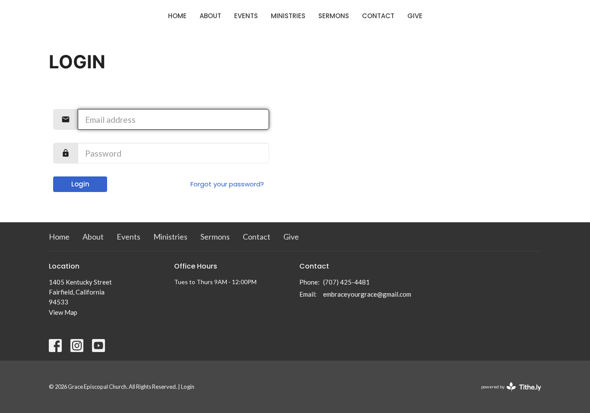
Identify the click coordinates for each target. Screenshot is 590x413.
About (210, 15)
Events (246, 15)
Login (80, 184)
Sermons (333, 15)
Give (414, 15)
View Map (63, 312)
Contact (378, 15)
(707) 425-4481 (346, 282)
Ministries (288, 15)
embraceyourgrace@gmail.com (367, 294)
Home (177, 15)
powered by (507, 394)
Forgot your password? (227, 184)
